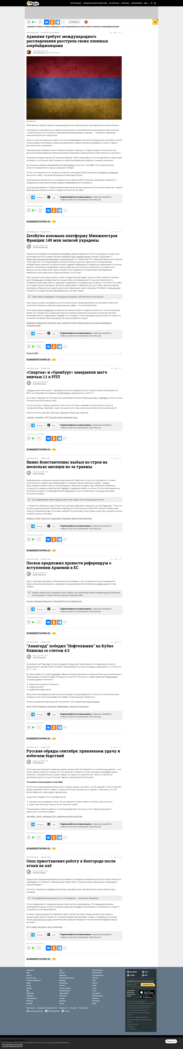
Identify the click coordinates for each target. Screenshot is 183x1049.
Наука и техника (65, 988)
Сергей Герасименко (40, 247)
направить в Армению (108, 172)
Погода (62, 998)
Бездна (67, 1011)
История (29, 1003)
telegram (51, 889)
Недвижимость (64, 990)
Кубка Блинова (92, 702)
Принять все (171, 1041)
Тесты (94, 990)
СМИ (94, 980)
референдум (102, 584)
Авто (28, 972)
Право (61, 1003)
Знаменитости (31, 998)
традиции (46, 816)
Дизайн (29, 988)
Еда (27, 990)
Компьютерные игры (66, 978)
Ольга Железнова (39, 657)
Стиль (94, 988)
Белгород (32, 882)
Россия (70, 584)
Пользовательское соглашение (137, 1010)
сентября (106, 772)
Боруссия (45, 518)
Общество (45, 232)
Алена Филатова (39, 53)
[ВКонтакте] (46, 22)
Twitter (132, 975)
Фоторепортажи (53, 1011)
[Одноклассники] (52, 22)
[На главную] (32, 3)
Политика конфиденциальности (137, 1017)
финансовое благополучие (69, 816)
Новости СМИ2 (32, 353)
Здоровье (29, 996)
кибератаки (49, 310)
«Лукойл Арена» (63, 393)
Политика (62, 1001)
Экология (95, 998)
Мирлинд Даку (71, 417)
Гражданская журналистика (95, 3)
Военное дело (31, 978)
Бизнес (28, 975)
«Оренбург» (104, 398)
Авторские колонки (36, 1011)
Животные (30, 993)
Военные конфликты (50, 33)
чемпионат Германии (61, 518)
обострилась (69, 165)
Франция (30, 323)
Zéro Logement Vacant (80, 257)
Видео (28, 983)
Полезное (125, 3)
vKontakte (133, 972)
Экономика (96, 1001)
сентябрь (30, 816)
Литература (63, 983)
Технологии (96, 993)
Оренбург (39, 417)
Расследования (97, 975)
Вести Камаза (131, 1029)
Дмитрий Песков (61, 601)
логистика (57, 927)
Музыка (62, 985)
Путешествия (97, 972)
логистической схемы (42, 919)
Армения (38, 601)
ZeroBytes (66, 254)
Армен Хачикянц (39, 474)
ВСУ (28, 927)
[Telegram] (57, 22)
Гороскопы (30, 970)
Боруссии (107, 506)
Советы (95, 983)
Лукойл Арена (56, 417)
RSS (146, 975)
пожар (78, 907)
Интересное (114, 3)
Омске (92, 667)
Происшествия (97, 970)
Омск (29, 706)
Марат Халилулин (39, 575)
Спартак (30, 417)
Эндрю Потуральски (79, 706)
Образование (64, 993)
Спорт (94, 985)
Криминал (62, 975)
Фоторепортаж (97, 996)
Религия (95, 978)
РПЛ (48, 413)
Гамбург (30, 518)
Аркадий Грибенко (39, 873)
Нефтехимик (111, 677)
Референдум (76, 601)
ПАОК (37, 518)
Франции (38, 280)
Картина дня (75, 3)
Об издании (130, 1026)
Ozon (64, 889)
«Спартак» (30, 390)
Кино (61, 970)
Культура (62, 980)
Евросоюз (47, 601)
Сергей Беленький (39, 384)
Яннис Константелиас (81, 518)
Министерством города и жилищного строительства (49, 259)
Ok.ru (146, 972)
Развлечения (136, 3)
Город (28, 985)
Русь (54, 816)
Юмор (94, 1003)
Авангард (55, 674)
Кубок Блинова (39, 706)
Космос (62, 972)
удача (39, 816)
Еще (145, 3)
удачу (50, 792)
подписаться (148, 984)
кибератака (41, 323)
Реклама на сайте (132, 1024)
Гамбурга (65, 488)
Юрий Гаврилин (38, 763)
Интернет (29, 1001)
